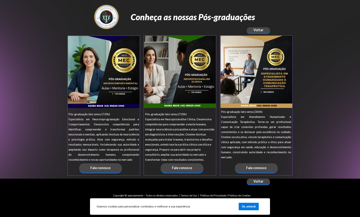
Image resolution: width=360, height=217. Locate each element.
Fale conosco (100, 168)
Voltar (258, 30)
